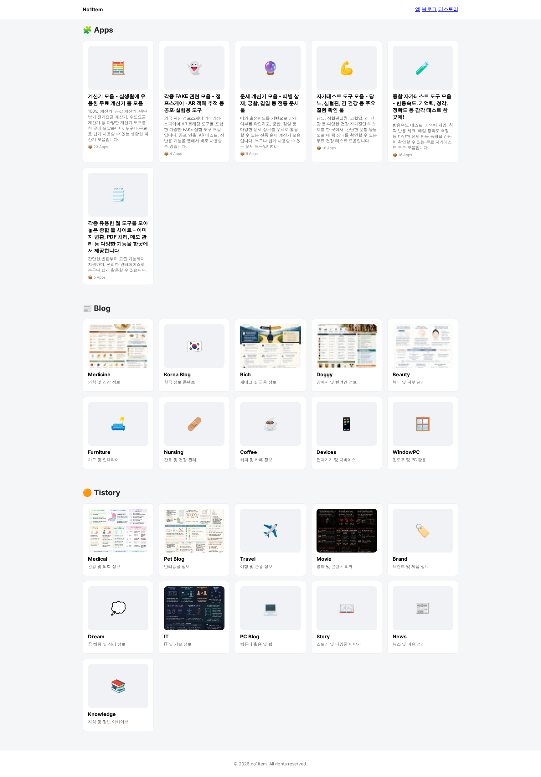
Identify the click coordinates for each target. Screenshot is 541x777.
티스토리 (448, 9)
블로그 (429, 9)
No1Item (93, 9)
